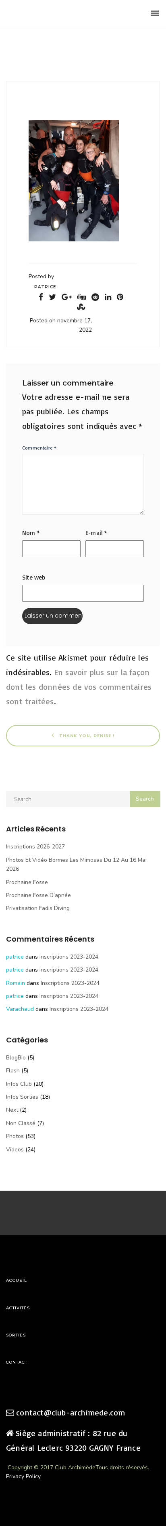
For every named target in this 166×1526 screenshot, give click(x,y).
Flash (13, 1070)
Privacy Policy (23, 1476)
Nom (31, 533)
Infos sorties (22, 1097)
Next (12, 1110)
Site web (34, 577)
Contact (16, 1362)
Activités (18, 1308)
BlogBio (16, 1057)
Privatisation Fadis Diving (38, 908)
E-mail (96, 533)
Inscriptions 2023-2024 (68, 957)
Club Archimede (47, 13)
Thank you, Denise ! (86, 735)
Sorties (16, 1335)
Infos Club (19, 1084)
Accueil (16, 1280)
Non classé (20, 1123)
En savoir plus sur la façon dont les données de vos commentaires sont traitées (78, 686)
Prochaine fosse (27, 882)
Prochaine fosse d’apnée (38, 895)
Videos (15, 1149)
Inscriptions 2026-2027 (35, 846)
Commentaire (39, 448)
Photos (15, 1136)
